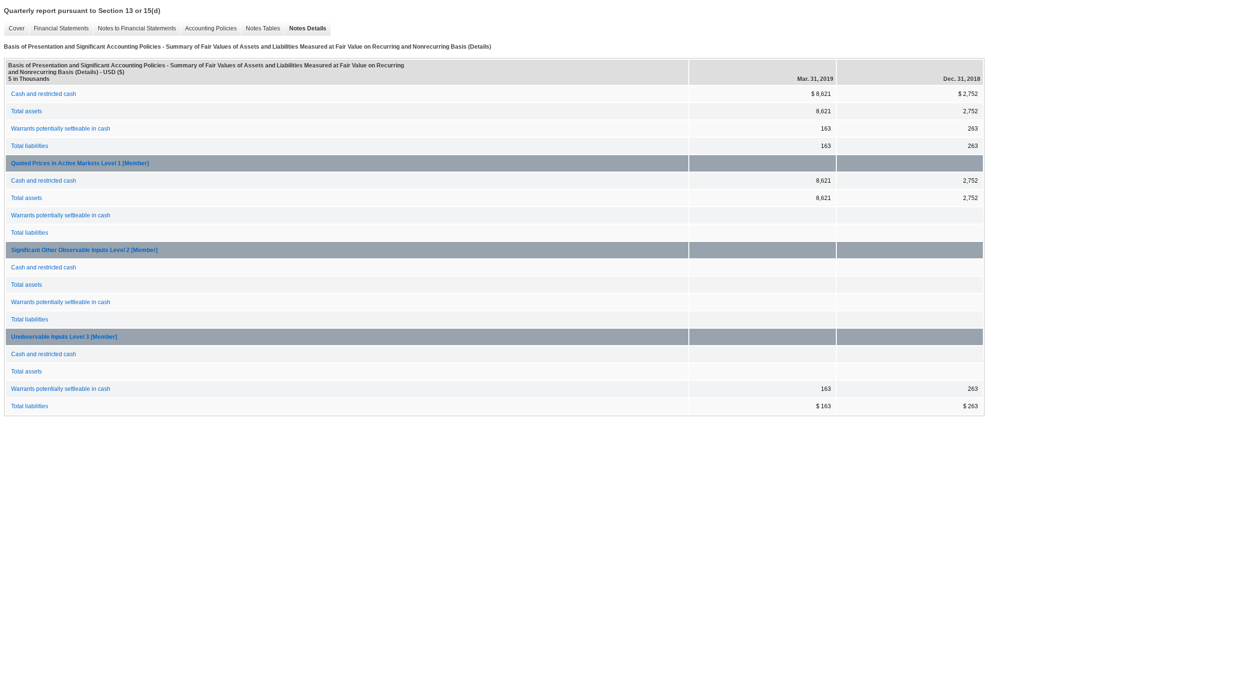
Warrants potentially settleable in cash (60, 129)
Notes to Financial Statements (134, 28)
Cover (14, 28)
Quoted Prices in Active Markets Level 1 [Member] (80, 163)
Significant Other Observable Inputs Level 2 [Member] (84, 250)
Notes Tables (260, 28)
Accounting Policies (208, 28)
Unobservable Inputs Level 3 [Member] (64, 337)
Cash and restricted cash (43, 94)
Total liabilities (29, 146)
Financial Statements (59, 28)
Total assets (26, 111)
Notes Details (305, 28)
